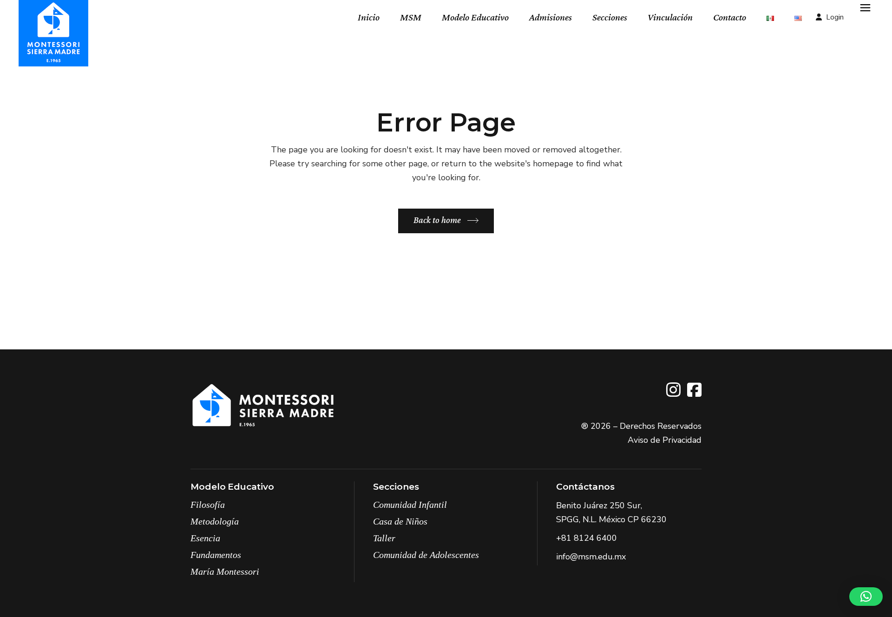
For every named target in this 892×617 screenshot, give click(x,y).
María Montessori (224, 571)
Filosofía (207, 504)
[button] (866, 596)
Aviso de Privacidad (665, 440)
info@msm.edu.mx (591, 556)
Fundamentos (215, 555)
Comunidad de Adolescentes (426, 555)
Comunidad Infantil (410, 504)
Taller (384, 538)
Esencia (205, 538)
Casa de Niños (400, 521)
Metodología (214, 521)
